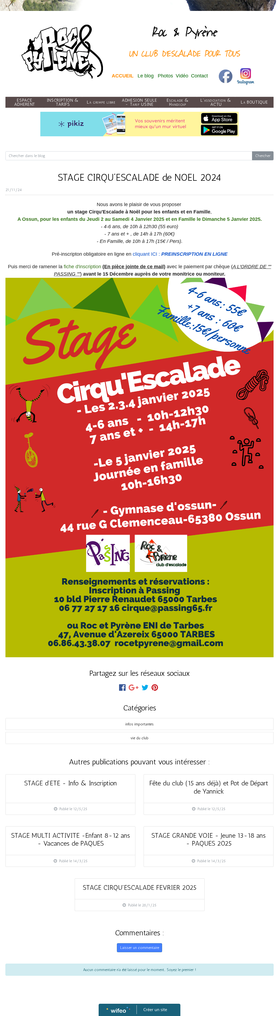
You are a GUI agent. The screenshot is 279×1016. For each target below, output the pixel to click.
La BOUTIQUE (254, 102)
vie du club (139, 738)
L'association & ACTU (216, 102)
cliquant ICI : (180, 254)
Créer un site (155, 1009)
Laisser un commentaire (139, 947)
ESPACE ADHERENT (24, 102)
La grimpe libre (101, 102)
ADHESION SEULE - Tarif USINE (139, 102)
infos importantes (139, 724)
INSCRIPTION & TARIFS (63, 102)
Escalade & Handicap (178, 102)
